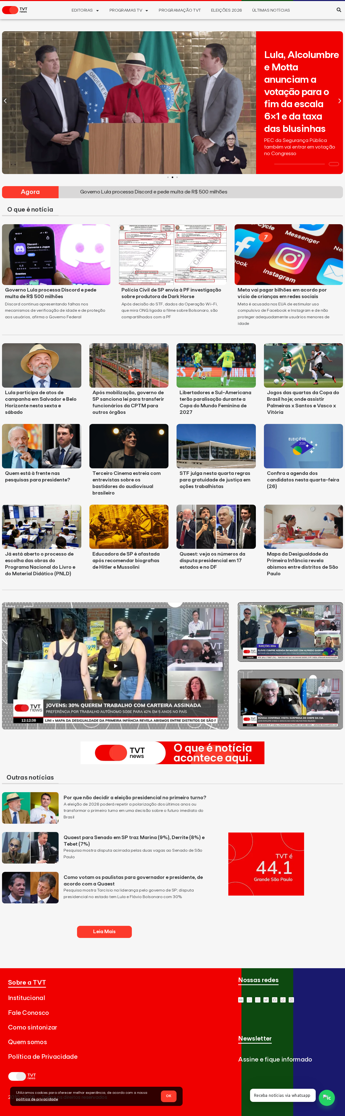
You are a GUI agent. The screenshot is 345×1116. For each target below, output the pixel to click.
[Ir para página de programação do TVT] (266, 894)
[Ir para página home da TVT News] (172, 762)
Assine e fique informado (275, 1059)
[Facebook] (274, 1000)
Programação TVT (180, 10)
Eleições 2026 (226, 10)
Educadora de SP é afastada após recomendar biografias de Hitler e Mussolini (126, 561)
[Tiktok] (283, 1000)
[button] (339, 10)
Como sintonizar (32, 1027)
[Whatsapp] (249, 1000)
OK (168, 1096)
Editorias (82, 10)
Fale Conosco (28, 1013)
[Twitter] (266, 1000)
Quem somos (27, 1042)
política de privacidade (37, 1099)
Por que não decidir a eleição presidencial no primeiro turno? (135, 797)
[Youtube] (240, 1000)
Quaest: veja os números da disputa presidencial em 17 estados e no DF (212, 561)
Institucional (26, 998)
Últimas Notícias (271, 10)
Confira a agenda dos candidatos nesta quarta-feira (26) (303, 480)
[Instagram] (257, 1000)
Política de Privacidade (43, 1057)
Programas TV (126, 10)
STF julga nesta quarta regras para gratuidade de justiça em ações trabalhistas (215, 480)
